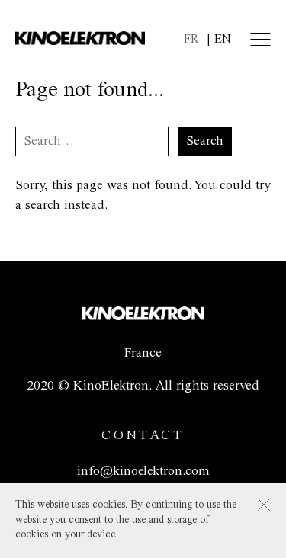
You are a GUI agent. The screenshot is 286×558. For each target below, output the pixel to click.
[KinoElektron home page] (143, 316)
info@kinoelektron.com (143, 471)
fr (191, 39)
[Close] (264, 505)
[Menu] (260, 39)
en (222, 39)
